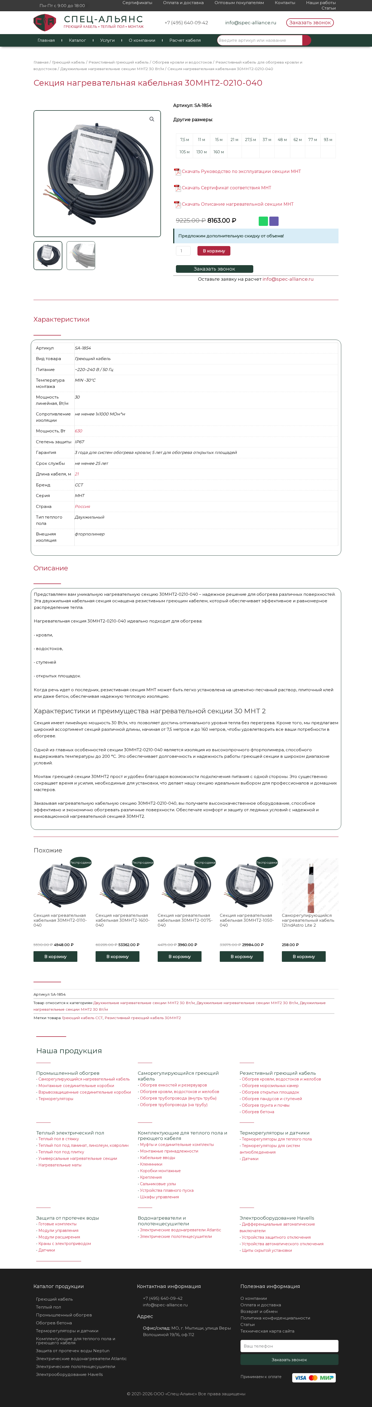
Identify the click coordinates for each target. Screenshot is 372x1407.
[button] (310, 22)
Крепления (151, 1177)
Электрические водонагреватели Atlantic (180, 1230)
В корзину (214, 250)
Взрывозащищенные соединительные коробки (84, 1092)
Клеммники (151, 1164)
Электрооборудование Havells (69, 1374)
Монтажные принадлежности (169, 1151)
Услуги (107, 40)
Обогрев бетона (258, 1111)
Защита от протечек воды (67, 1218)
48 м (282, 139)
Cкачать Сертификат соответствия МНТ (226, 187)
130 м (201, 151)
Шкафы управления (159, 1197)
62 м (298, 139)
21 (76, 474)
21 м (234, 139)
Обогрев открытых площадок (270, 1092)
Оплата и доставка (183, 2)
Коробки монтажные (160, 1170)
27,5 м (250, 139)
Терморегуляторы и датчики (275, 1133)
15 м (218, 139)
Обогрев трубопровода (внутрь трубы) (178, 1098)
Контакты (285, 2)
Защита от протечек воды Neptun (72, 1350)
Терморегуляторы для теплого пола (277, 1139)
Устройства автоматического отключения (283, 1243)
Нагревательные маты (59, 1165)
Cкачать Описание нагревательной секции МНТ (238, 204)
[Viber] (274, 221)
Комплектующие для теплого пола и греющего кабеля (75, 1340)
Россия (82, 506)
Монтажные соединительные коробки (76, 1085)
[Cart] (325, 40)
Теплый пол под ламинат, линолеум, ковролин (83, 1145)
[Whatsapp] (263, 221)
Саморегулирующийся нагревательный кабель (84, 1079)
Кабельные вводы (157, 1157)
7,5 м (184, 139)
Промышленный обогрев (67, 1073)
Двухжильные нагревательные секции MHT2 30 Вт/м (112, 69)
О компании (142, 40)
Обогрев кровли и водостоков (182, 62)
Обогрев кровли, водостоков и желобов (179, 1091)
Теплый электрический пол (70, 1133)
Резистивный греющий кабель (119, 62)
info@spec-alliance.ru (288, 279)
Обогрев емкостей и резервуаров (173, 1085)
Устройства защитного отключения (276, 1237)
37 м (267, 139)
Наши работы (321, 2)
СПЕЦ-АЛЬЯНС (104, 19)
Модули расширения (59, 1237)
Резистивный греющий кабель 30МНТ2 (143, 1018)
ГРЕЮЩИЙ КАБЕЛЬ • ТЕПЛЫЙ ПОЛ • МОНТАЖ (104, 27)
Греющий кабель (68, 62)
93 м (328, 139)
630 (78, 430)
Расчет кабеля (185, 40)
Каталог (77, 40)
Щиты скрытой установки (267, 1250)
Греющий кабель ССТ (82, 1018)
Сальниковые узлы (158, 1183)
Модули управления (58, 1230)
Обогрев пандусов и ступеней (272, 1098)
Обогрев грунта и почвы (265, 1105)
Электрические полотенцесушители (176, 1236)
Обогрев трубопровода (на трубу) (174, 1104)
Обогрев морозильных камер (270, 1085)
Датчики (250, 1158)
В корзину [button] (55, 956)
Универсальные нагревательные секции (77, 1158)
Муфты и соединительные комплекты (177, 1144)
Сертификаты (137, 2)
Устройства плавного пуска (167, 1190)
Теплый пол (48, 1307)
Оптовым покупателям (239, 2)
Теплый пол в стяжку (58, 1138)
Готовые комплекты (57, 1224)
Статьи (329, 8)
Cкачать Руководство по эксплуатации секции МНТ (241, 171)
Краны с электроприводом (64, 1243)
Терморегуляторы (55, 1098)
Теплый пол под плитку (61, 1151)
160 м (219, 151)
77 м (312, 139)
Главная (46, 40)
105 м (184, 151)
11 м (201, 139)
